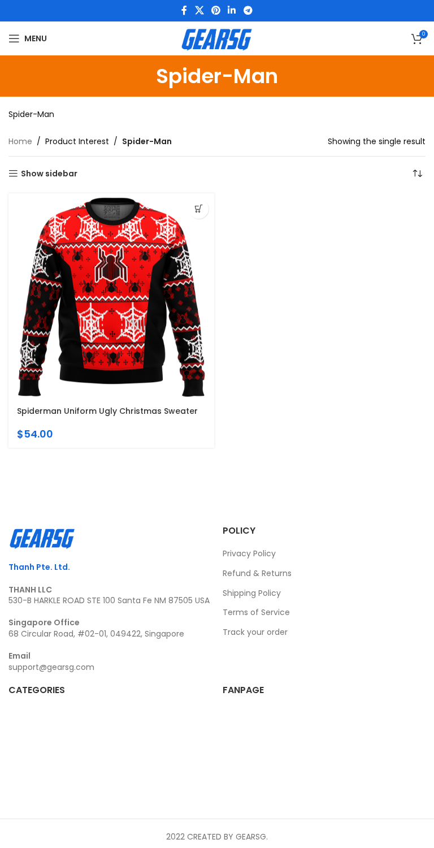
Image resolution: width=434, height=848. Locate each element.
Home (20, 141)
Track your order (255, 632)
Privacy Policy (249, 553)
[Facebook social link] (184, 10)
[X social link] (199, 10)
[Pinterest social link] (215, 10)
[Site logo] (216, 38)
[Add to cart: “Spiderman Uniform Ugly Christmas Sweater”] (199, 209)
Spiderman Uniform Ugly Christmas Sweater (107, 411)
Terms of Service (256, 612)
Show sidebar (49, 174)
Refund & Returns (257, 573)
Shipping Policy (252, 593)
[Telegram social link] (248, 10)
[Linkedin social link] (232, 10)
